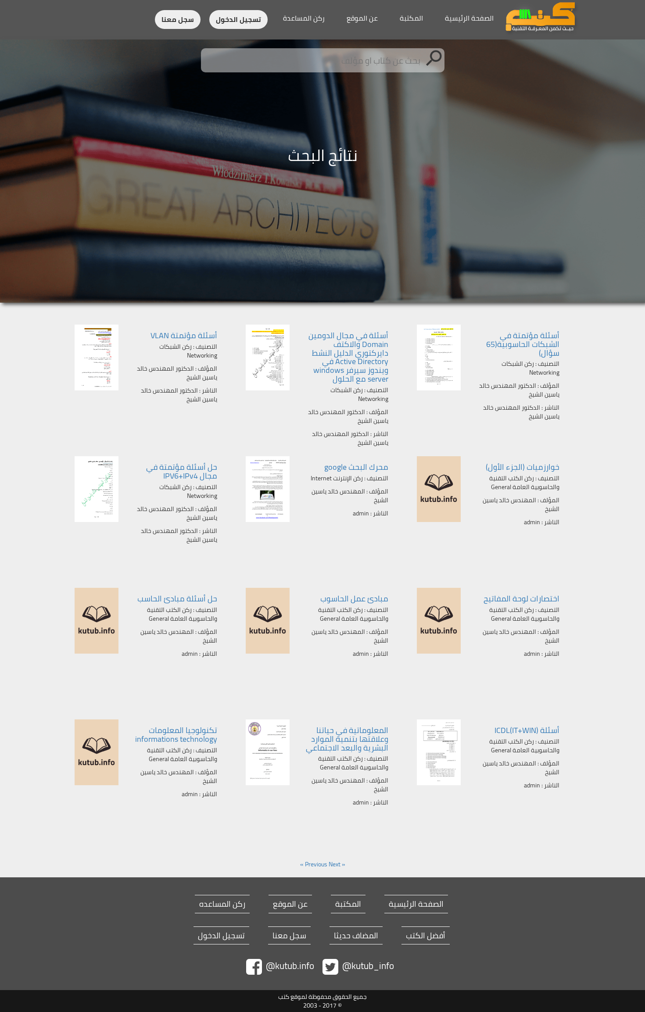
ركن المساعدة (304, 18)
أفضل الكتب (425, 935)
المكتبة (411, 18)
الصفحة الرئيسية (469, 18)
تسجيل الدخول (238, 19)
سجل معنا (177, 19)
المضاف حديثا (356, 935)
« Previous (325, 864)
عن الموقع (362, 18)
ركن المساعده (222, 904)
